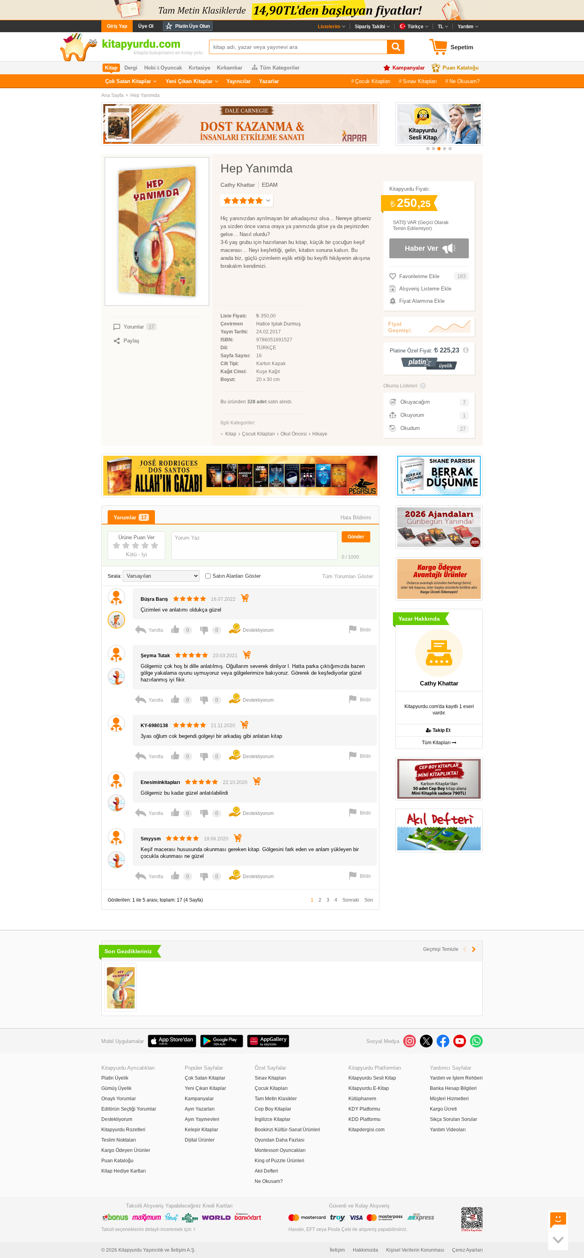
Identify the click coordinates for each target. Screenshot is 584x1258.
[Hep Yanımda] (120, 988)
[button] (427, 148)
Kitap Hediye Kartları (123, 1171)
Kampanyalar (409, 68)
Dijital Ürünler (200, 1140)
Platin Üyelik (114, 1078)
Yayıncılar (238, 81)
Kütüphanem (362, 1098)
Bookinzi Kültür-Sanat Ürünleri (287, 1129)
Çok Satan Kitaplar (128, 81)
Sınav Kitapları (420, 81)
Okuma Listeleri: (400, 386)
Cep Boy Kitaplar (273, 1109)
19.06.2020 (216, 839)
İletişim (337, 1250)
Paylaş (131, 341)
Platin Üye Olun (192, 26)
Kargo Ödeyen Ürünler (125, 1150)
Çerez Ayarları (467, 1250)
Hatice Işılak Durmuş (278, 324)
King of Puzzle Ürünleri (279, 1160)
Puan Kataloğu (461, 68)
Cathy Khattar (237, 185)
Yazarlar (269, 81)
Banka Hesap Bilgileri (453, 1088)
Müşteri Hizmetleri (449, 1098)
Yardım (466, 26)
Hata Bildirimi (355, 518)
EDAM (270, 185)
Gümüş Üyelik (116, 1088)
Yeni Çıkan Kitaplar (189, 81)
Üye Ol (145, 26)
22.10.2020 (235, 782)
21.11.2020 (223, 725)
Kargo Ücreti (443, 1109)
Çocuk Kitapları (373, 81)
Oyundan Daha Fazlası (279, 1140)
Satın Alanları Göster (237, 576)
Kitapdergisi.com (366, 1129)
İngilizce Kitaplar (272, 1119)
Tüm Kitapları (437, 742)
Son (368, 900)
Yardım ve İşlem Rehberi (456, 1078)
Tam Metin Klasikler (276, 1098)
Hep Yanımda (145, 95)
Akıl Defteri (266, 1171)
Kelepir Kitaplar (201, 1129)
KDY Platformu (364, 1109)
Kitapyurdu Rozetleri (123, 1129)
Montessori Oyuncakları (280, 1150)
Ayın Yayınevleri (202, 1119)
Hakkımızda (365, 1250)
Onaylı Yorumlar (118, 1098)
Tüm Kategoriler (280, 68)
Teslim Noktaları (118, 1140)
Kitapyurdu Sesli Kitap (372, 1078)
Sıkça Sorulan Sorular (453, 1119)
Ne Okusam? (464, 81)
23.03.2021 (225, 655)
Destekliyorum (116, 1119)
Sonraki (350, 900)
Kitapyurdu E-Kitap (368, 1088)
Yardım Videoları (448, 1129)
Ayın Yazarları (200, 1109)
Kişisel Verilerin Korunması (415, 1250)
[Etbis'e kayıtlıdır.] (472, 1219)
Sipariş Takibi (370, 26)
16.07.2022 (223, 599)
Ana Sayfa (112, 95)
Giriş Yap (117, 26)
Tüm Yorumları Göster (347, 576)
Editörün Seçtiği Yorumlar (128, 1109)
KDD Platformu (364, 1119)
